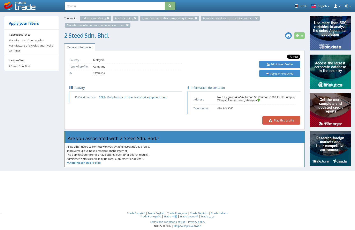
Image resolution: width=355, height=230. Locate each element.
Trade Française (177, 213)
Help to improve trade (187, 226)
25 (301, 35)
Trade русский (189, 216)
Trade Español (136, 213)
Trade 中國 (170, 216)
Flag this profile (283, 120)
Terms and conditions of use (168, 222)
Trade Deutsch (199, 213)
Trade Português (150, 216)
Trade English (156, 213)
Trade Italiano (219, 213)
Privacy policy (196, 222)
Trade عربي (208, 216)
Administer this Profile (85, 163)
